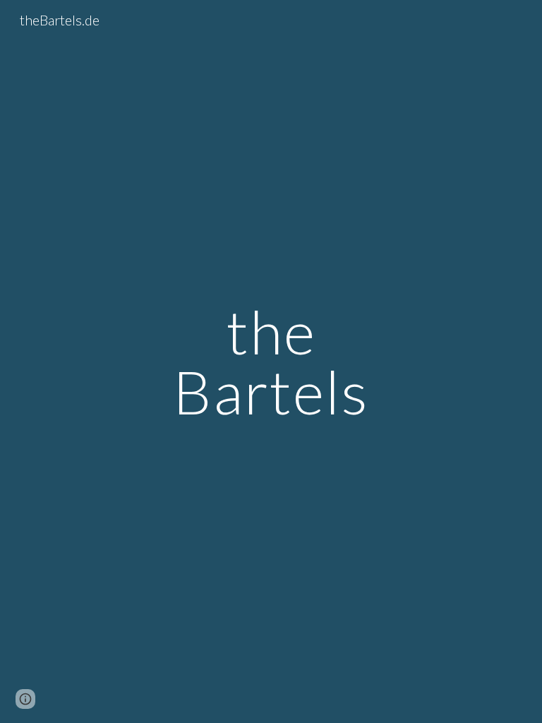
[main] (271, 362)
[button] (25, 699)
